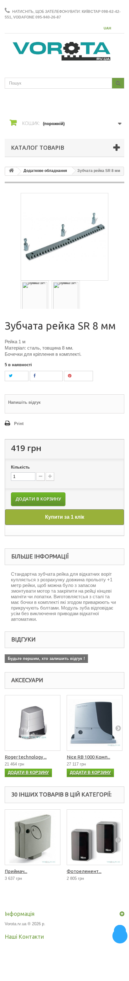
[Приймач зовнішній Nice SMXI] (32, 837)
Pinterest (80, 375)
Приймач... (16, 871)
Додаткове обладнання (45, 171)
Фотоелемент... (84, 871)
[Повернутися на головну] (11, 171)
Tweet (18, 375)
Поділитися (47, 375)
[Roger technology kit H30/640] (32, 723)
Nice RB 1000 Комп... (88, 757)
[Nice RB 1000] (94, 723)
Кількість (20, 467)
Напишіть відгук (24, 402)
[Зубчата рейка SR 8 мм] (35, 295)
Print (18, 423)
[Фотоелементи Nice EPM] (94, 837)
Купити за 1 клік (64, 517)
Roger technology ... (26, 757)
